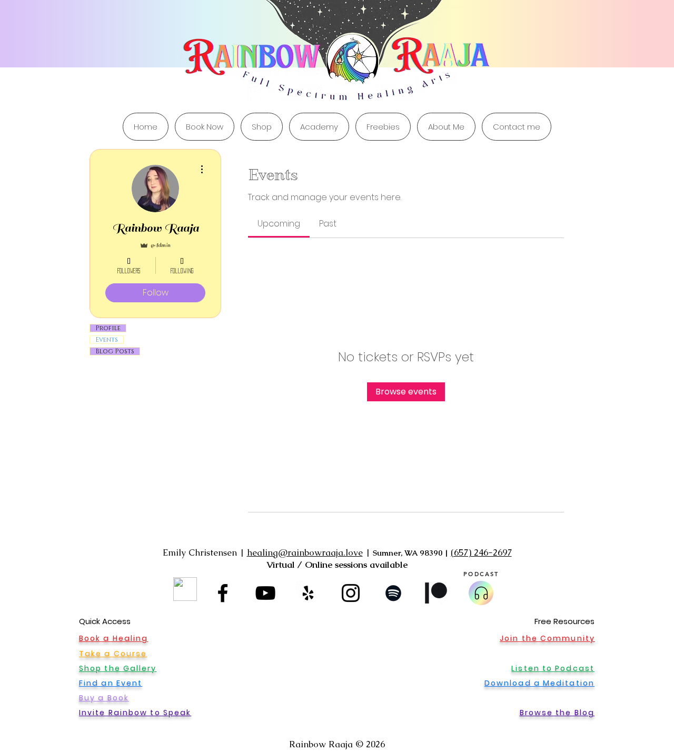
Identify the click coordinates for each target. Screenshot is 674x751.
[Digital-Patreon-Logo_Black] (436, 593)
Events (106, 339)
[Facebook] (223, 593)
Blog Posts (114, 351)
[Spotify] (393, 593)
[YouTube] (265, 593)
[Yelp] (308, 593)
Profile (108, 328)
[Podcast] (481, 593)
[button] (383, 127)
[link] (278, 224)
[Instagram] (351, 593)
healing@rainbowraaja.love (305, 552)
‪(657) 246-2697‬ (481, 552)
